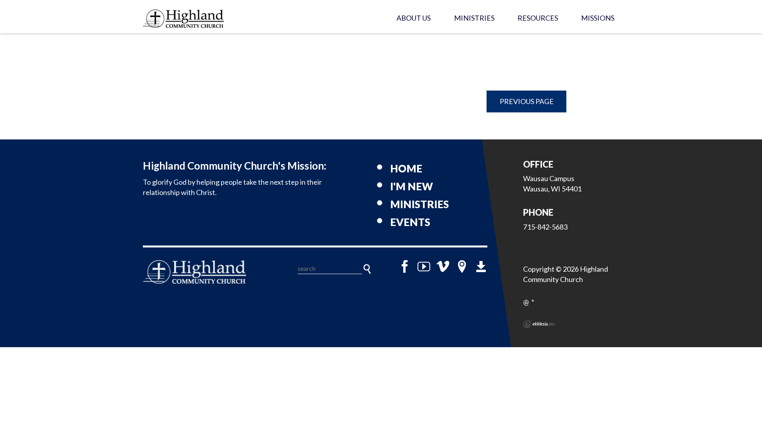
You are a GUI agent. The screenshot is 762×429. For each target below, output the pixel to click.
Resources (538, 18)
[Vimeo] (443, 266)
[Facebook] (404, 266)
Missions (597, 18)
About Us (413, 18)
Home (406, 168)
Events (410, 222)
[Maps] (462, 266)
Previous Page (527, 101)
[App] (481, 266)
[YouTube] (424, 266)
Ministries (474, 18)
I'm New (411, 186)
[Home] (194, 272)
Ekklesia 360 (539, 324)
